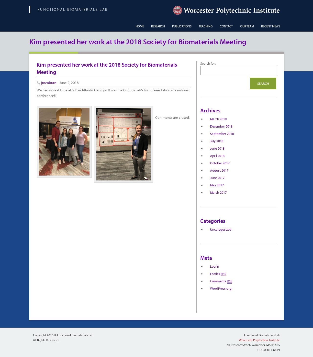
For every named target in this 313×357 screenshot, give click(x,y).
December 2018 (221, 126)
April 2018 (217, 156)
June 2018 (217, 148)
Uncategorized (220, 229)
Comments (221, 281)
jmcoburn (48, 82)
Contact (226, 26)
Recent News (270, 26)
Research (158, 26)
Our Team (247, 26)
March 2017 (218, 192)
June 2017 (217, 178)
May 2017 (217, 185)
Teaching (205, 26)
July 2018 (216, 141)
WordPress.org (221, 288)
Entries (218, 274)
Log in (214, 266)
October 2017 (220, 163)
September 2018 (222, 133)
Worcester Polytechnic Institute (259, 340)
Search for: (208, 63)
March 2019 (218, 119)
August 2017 (219, 170)
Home (140, 26)
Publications (181, 26)
